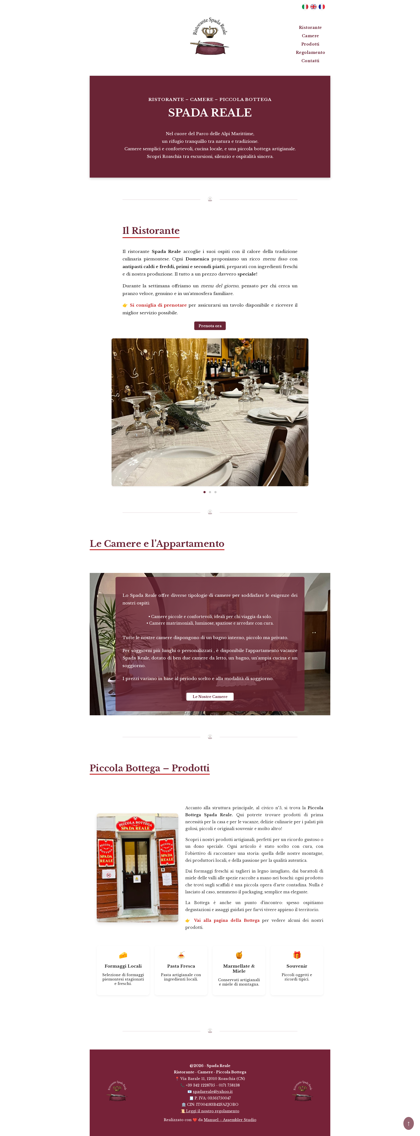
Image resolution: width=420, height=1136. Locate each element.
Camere (310, 36)
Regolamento (310, 52)
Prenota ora (210, 325)
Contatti (310, 60)
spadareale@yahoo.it (213, 1091)
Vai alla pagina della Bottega (227, 920)
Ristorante (310, 27)
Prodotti (310, 44)
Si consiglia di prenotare (158, 305)
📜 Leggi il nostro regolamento (210, 1111)
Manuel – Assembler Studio (230, 1120)
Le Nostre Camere (210, 696)
